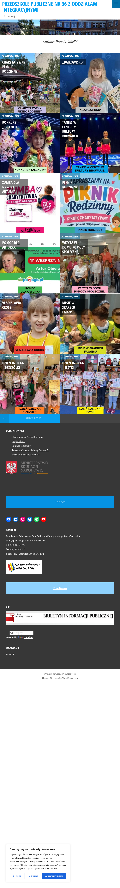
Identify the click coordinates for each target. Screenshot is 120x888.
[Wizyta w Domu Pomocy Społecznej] (90, 263)
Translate (28, 637)
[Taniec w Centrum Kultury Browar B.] (90, 143)
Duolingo (60, 588)
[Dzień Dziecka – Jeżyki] (90, 384)
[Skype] (29, 519)
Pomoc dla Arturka (10, 245)
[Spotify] (36, 519)
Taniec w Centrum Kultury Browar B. (70, 129)
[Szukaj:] (20, 16)
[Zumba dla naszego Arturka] (30, 203)
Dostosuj (17, 875)
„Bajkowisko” (73, 62)
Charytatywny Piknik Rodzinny (27, 436)
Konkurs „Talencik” (10, 124)
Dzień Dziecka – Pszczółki (13, 365)
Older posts (33, 418)
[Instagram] (22, 519)
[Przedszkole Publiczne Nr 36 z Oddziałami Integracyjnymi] (60, 27)
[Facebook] (8, 519)
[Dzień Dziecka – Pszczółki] (30, 384)
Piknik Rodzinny (70, 184)
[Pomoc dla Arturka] (30, 263)
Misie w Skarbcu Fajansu (68, 307)
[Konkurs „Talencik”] (30, 143)
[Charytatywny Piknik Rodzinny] (30, 83)
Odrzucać (33, 875)
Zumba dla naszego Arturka (10, 187)
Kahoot (60, 502)
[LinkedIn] (15, 519)
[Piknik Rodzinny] (90, 203)
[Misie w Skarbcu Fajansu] (90, 323)
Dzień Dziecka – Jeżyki (73, 365)
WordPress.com (70, 678)
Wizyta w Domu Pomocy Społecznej (73, 247)
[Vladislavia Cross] (30, 323)
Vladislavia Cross (11, 305)
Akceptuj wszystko (54, 875)
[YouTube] (43, 519)
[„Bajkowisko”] (90, 83)
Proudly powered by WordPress (60, 673)
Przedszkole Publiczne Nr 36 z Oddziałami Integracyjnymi (50, 6)
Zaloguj (10, 654)
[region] (38, 863)
